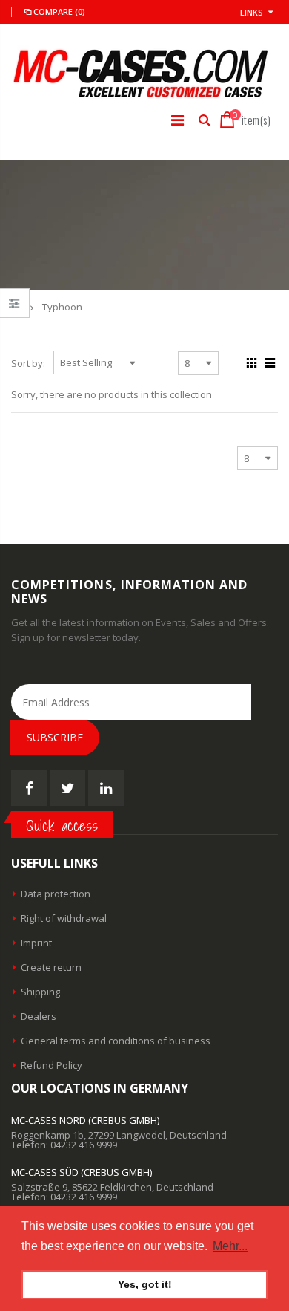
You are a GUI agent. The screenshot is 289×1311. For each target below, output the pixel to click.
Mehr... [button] (230, 1246)
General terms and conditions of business (115, 1040)
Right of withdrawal (64, 918)
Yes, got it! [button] (145, 1284)
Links (251, 12)
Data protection (55, 893)
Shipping (40, 991)
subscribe (55, 737)
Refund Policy (51, 1065)
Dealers (38, 1016)
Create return (51, 967)
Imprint (36, 942)
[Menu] (177, 120)
